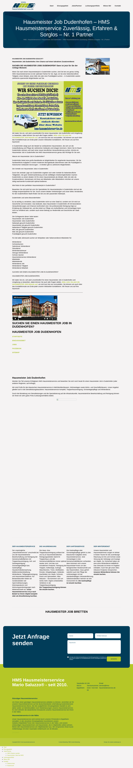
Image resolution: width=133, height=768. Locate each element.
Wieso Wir (107, 6)
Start (51, 6)
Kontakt (118, 6)
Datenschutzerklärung (81, 657)
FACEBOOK (16, 348)
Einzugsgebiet (62, 6)
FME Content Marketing (74, 742)
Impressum (10, 765)
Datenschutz (11, 763)
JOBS (14, 344)
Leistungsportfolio (92, 6)
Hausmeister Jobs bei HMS (15, 755)
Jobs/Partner (77, 6)
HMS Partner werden (13, 753)
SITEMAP (15, 352)
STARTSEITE (17, 336)
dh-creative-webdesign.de (114, 742)
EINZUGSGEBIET (19, 340)
